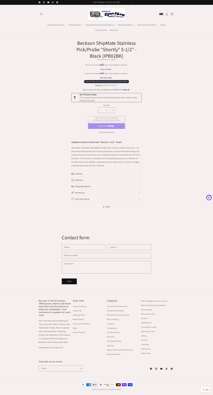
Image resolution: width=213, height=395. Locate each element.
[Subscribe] (80, 368)
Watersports (146, 349)
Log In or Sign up (79, 306)
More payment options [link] (106, 132)
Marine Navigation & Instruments (154, 301)
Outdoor (144, 318)
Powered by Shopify (114, 389)
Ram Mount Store (148, 331)
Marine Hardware (114, 354)
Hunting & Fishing (114, 341)
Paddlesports (146, 323)
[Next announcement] (132, 2)
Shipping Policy (79, 315)
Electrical (110, 337)
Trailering (145, 344)
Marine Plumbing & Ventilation (153, 305)
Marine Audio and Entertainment (120, 350)
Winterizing (145, 353)
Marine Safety (146, 310)
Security (144, 340)
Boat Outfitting (113, 319)
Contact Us (77, 311)
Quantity (106, 105)
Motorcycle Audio (148, 314)
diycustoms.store (102, 389)
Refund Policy (78, 319)
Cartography (112, 328)
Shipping (98, 85)
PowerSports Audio (149, 327)
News (75, 328)
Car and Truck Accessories (117, 306)
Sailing (143, 336)
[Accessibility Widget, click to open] (209, 197)
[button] (41, 14)
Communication (113, 332)
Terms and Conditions (81, 324)
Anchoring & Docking (115, 311)
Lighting (110, 345)
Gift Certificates (79, 332)
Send (69, 281)
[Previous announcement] (80, 2)
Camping (110, 324)
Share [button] (108, 207)
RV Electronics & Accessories (118, 315)
